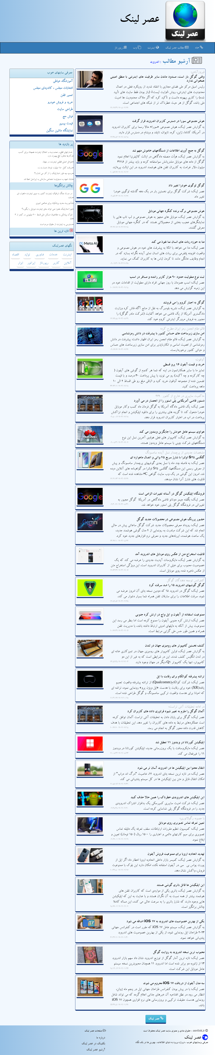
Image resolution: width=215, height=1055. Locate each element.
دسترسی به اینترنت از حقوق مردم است (56, 224)
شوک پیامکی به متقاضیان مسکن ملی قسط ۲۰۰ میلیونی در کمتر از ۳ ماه (43, 217)
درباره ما (100, 1038)
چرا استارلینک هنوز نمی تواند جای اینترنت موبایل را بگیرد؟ (47, 209)
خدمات (53, 255)
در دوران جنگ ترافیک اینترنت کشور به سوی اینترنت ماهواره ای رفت (44, 195)
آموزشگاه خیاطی (63, 81)
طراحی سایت (65, 109)
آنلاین (67, 263)
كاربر (56, 263)
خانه (197, 48)
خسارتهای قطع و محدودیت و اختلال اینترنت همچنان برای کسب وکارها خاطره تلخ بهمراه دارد (45, 154)
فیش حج (68, 117)
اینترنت (151, 48)
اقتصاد (15, 255)
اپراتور (31, 263)
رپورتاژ (118, 48)
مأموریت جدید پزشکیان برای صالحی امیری (54, 203)
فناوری (40, 255)
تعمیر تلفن (66, 95)
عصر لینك (139, 20)
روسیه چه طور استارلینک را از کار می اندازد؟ (53, 173)
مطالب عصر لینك (175, 48)
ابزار (20, 263)
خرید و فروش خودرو (60, 102)
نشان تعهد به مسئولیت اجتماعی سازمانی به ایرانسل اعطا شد (48, 179)
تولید (27, 255)
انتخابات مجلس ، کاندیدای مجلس (53, 88)
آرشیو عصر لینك (95, 1050)
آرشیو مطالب (177, 62)
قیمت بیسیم (66, 124)
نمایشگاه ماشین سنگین (59, 131)
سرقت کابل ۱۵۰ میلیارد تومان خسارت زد (55, 168)
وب (135, 48)
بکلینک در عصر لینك (93, 1044)
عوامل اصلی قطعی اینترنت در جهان (57, 162)
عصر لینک (154, 1019)
